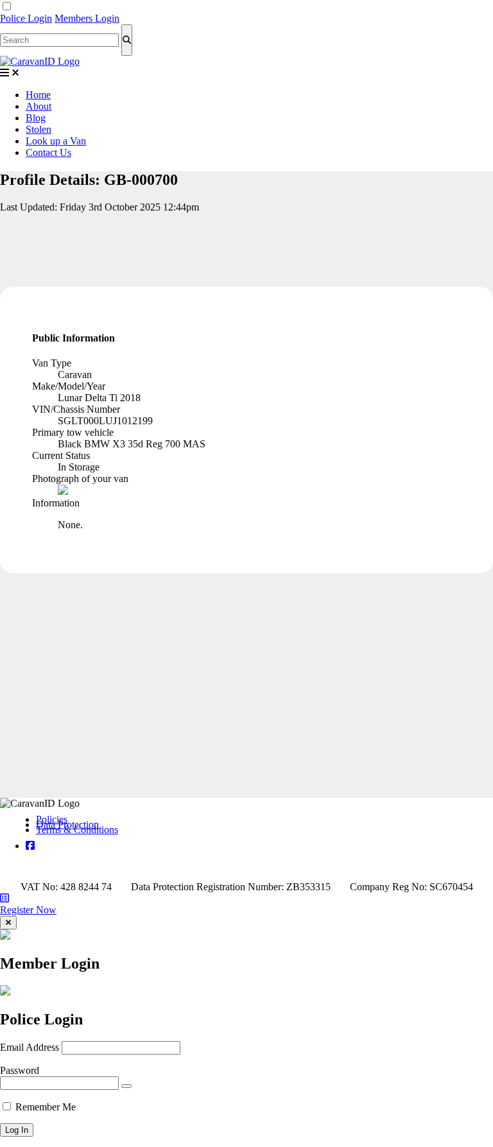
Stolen (38, 129)
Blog (36, 117)
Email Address (29, 1047)
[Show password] (126, 1086)
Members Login (87, 18)
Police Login (26, 18)
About (38, 106)
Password (19, 1070)
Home (38, 94)
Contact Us (48, 152)
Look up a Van (56, 140)
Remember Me (45, 1106)
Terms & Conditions (77, 829)
